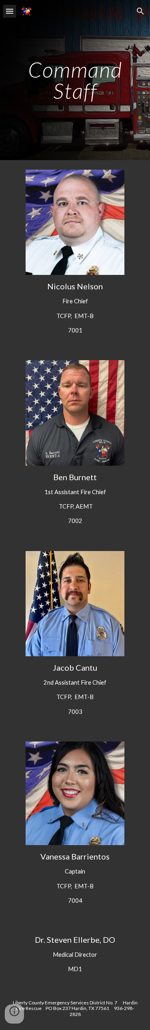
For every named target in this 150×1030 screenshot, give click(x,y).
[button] (9, 11)
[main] (75, 80)
